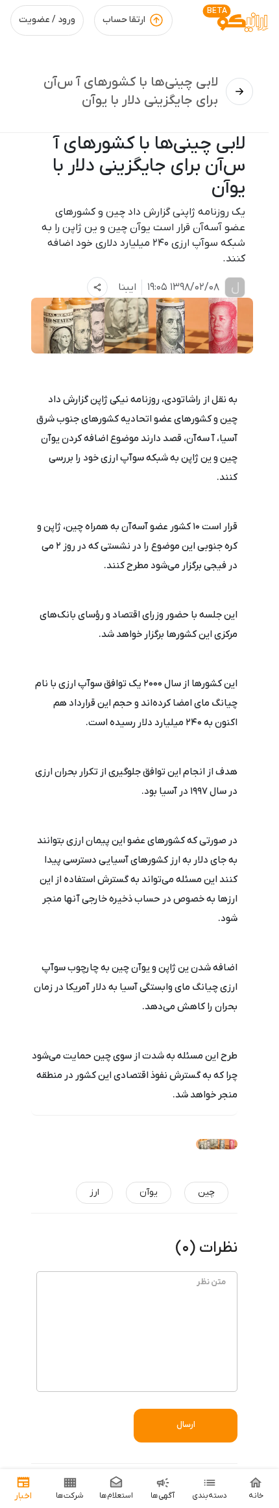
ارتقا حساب (124, 20)
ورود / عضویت (47, 20)
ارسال (185, 1424)
